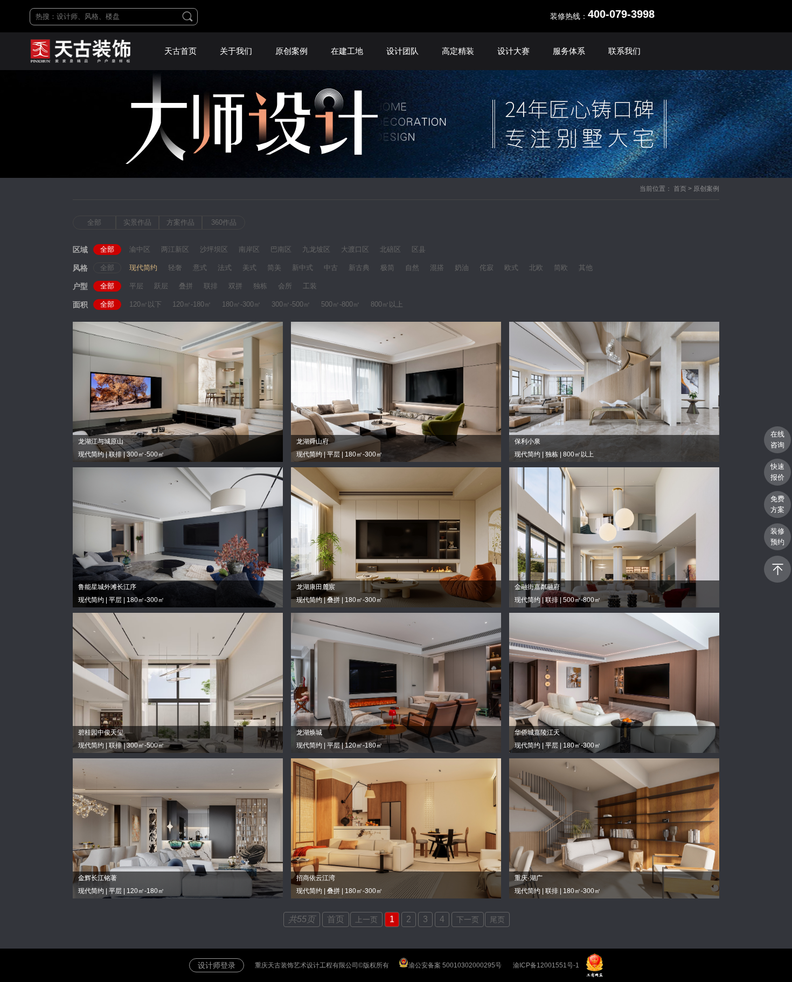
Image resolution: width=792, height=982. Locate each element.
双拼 (235, 286)
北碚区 (390, 249)
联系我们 (624, 51)
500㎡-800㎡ (340, 304)
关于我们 (236, 51)
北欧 (536, 268)
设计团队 (402, 51)
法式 (225, 268)
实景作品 (137, 222)
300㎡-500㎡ (291, 304)
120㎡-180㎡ (191, 304)
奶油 (462, 268)
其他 (586, 268)
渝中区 (139, 249)
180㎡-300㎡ (241, 304)
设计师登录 (216, 965)
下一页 (467, 919)
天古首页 (180, 51)
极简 (387, 268)
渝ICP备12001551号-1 (546, 965)
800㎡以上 (387, 304)
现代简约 (143, 268)
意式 (200, 268)
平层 (136, 286)
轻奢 (175, 268)
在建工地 (347, 51)
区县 (419, 249)
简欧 (561, 268)
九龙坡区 (316, 249)
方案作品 (180, 222)
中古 (331, 268)
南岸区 (249, 249)
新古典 (359, 268)
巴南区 (280, 249)
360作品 (224, 222)
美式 (249, 268)
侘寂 (487, 268)
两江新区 (175, 249)
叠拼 (186, 286)
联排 (211, 286)
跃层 (161, 286)
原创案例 (291, 51)
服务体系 (569, 51)
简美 (274, 268)
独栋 (260, 286)
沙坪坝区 (214, 249)
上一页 (366, 919)
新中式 (302, 268)
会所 (285, 286)
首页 (679, 188)
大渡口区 (355, 249)
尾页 (497, 919)
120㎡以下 (145, 304)
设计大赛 (513, 51)
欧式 (511, 268)
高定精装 (458, 51)
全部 (94, 222)
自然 (412, 268)
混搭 (437, 268)
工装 (310, 286)
